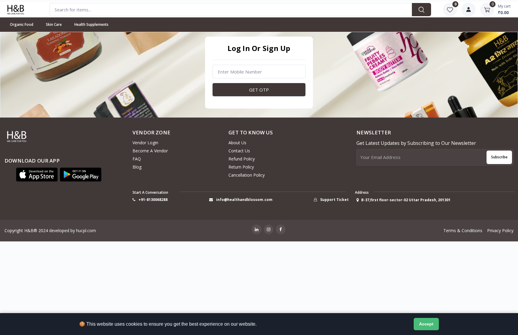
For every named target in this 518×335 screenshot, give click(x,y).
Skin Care (54, 24)
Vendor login (145, 142)
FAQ (136, 159)
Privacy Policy (500, 230)
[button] (37, 174)
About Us (237, 142)
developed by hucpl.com (72, 230)
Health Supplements (91, 24)
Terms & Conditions (462, 230)
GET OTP (259, 90)
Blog (136, 167)
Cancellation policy (246, 175)
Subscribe (499, 157)
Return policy (241, 167)
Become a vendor (150, 151)
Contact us (239, 151)
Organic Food (21, 24)
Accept (426, 324)
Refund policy (241, 159)
